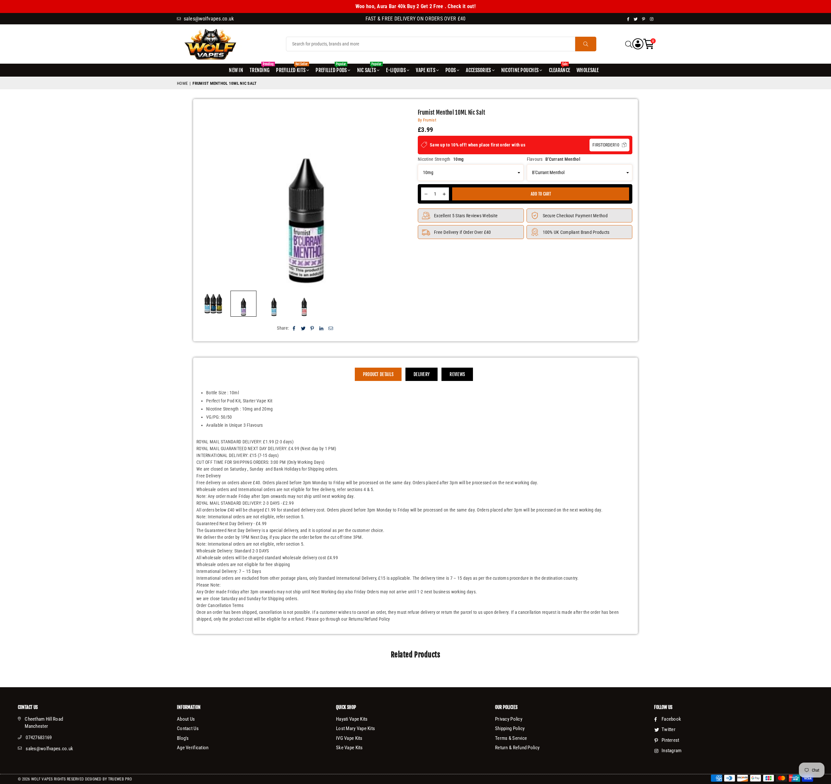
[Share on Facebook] (293, 328)
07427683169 (39, 737)
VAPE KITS (425, 70)
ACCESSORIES (478, 70)
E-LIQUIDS (396, 70)
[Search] (628, 44)
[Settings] (637, 44)
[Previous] (207, 198)
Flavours (553, 159)
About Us (186, 719)
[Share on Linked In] (321, 328)
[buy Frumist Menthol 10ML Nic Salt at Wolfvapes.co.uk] (213, 304)
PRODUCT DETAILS (378, 374)
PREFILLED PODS (331, 68)
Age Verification (192, 748)
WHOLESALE (588, 70)
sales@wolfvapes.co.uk (49, 749)
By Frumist (427, 120)
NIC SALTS (369, 68)
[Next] (404, 198)
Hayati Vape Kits (351, 719)
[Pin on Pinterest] (312, 328)
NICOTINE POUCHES (520, 70)
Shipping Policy (510, 728)
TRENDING (260, 68)
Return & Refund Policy (517, 748)
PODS (450, 70)
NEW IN (236, 70)
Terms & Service (511, 738)
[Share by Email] (331, 328)
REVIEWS (457, 374)
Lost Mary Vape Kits (355, 728)
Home (182, 83)
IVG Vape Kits (349, 738)
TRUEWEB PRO (120, 779)
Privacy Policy (508, 719)
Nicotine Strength (441, 159)
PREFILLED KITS (292, 68)
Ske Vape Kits (349, 748)
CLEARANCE (559, 68)
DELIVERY (421, 374)
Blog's (183, 738)
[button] (648, 44)
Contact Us (188, 728)
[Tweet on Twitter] (303, 328)
